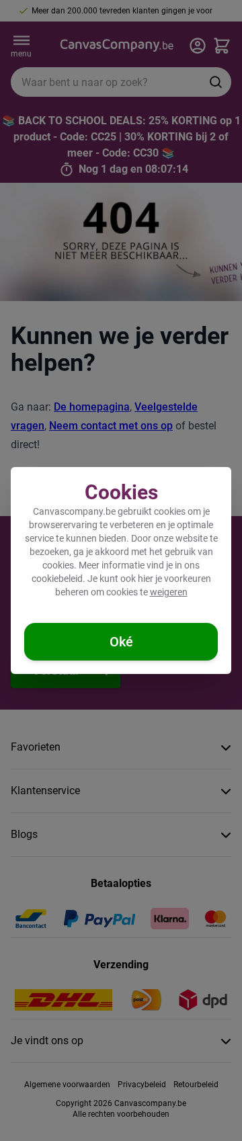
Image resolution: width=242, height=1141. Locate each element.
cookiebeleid (57, 578)
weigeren (169, 592)
